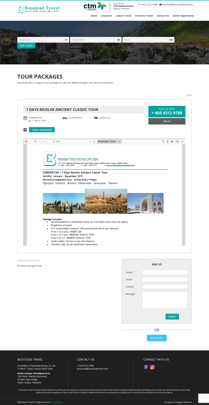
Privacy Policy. (57, 402)
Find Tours (26, 45)
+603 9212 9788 (149, 4)
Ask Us (167, 121)
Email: (129, 279)
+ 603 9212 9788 (85, 365)
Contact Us (163, 15)
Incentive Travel (144, 15)
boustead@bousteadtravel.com (177, 4)
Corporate (106, 15)
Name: (129, 272)
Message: (130, 293)
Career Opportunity (183, 15)
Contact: (130, 286)
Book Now (157, 337)
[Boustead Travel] (38, 8)
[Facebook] (146, 367)
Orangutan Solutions (183, 402)
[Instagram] (152, 367)
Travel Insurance (42, 129)
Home (94, 15)
